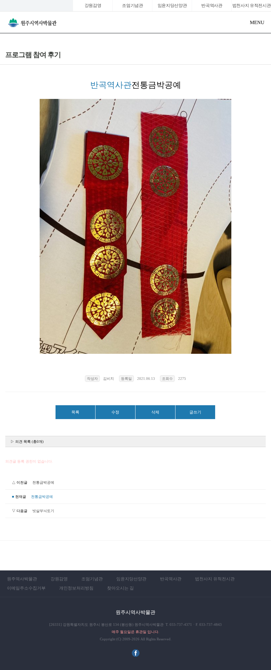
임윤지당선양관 (172, 5)
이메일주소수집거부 (26, 588)
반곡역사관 (211, 5)
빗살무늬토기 (43, 511)
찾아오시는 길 (120, 588)
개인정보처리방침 (76, 588)
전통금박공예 (43, 482)
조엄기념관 (132, 5)
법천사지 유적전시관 (215, 578)
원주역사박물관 (22, 578)
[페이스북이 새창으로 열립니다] (135, 655)
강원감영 (93, 5)
